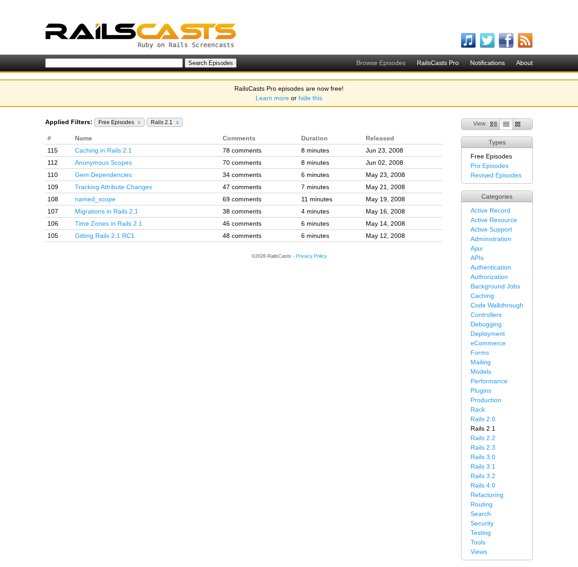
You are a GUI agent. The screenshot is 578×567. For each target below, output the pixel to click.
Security (482, 523)
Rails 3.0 (483, 456)
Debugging (486, 324)
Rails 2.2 (483, 438)
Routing (482, 504)
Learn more (272, 98)
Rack (478, 409)
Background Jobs (495, 286)
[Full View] (493, 124)
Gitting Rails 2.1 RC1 (105, 235)
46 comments (242, 223)
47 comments (242, 187)
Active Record (490, 210)
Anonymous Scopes (103, 162)
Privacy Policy (311, 256)
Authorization (489, 276)
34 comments (242, 174)
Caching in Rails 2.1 (103, 150)
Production (486, 400)
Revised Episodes (496, 175)
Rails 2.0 (483, 419)
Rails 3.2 (483, 475)
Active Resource (494, 219)
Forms (480, 352)
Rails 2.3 (483, 447)
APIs (477, 257)
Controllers (486, 314)
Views (479, 551)
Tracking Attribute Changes (113, 187)
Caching (482, 295)
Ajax (477, 248)
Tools (478, 542)
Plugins (481, 390)
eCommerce (488, 343)
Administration (491, 238)
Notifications (487, 62)
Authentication (491, 267)
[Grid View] (517, 124)
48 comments (242, 235)
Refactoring (487, 494)
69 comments (242, 199)
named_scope (95, 199)
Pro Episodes (489, 165)
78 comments (242, 150)
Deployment (488, 333)
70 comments (242, 162)
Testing (481, 532)
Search (481, 513)
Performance (489, 381)
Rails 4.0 (483, 485)
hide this (310, 98)
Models (481, 371)
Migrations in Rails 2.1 (106, 211)
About (524, 62)
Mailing (481, 362)
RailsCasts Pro (438, 62)
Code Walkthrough (497, 305)
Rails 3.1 (483, 466)
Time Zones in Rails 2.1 (108, 223)
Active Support (491, 229)
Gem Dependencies (103, 174)
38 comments (242, 211)
